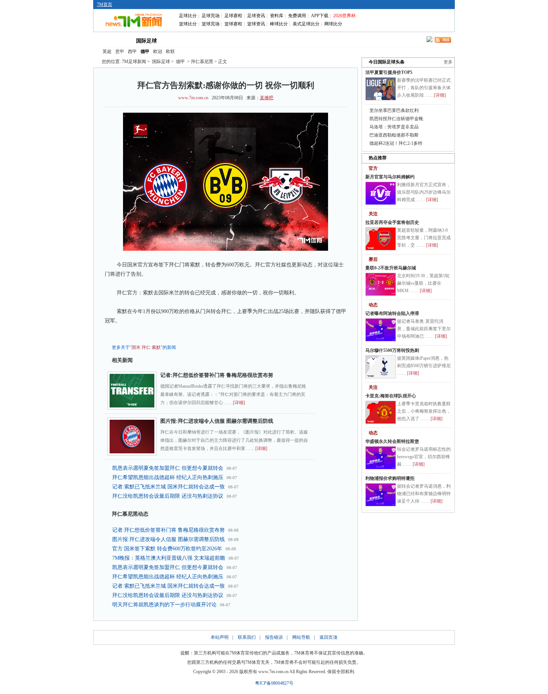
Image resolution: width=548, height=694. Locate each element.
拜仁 (146, 347)
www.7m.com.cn (193, 97)
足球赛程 (233, 15)
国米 (136, 347)
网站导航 (301, 637)
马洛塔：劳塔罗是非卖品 (394, 126)
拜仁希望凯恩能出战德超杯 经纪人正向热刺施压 (167, 477)
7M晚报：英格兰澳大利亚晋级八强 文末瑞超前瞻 (168, 558)
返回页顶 (328, 637)
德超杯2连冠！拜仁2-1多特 (395, 143)
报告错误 (274, 637)
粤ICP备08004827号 (274, 683)
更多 (448, 62)
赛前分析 (244, 40)
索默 (156, 347)
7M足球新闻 (134, 61)
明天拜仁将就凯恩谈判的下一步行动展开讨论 (164, 604)
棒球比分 (279, 23)
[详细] (239, 402)
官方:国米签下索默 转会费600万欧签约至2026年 (167, 548)
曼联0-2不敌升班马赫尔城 (390, 268)
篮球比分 (188, 23)
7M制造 (276, 40)
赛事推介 (308, 40)
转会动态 (212, 40)
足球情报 (340, 40)
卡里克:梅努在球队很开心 (390, 395)
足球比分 (188, 15)
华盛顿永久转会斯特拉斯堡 (392, 441)
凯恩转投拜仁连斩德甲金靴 (396, 118)
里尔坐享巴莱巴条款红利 (394, 110)
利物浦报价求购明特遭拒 (390, 478)
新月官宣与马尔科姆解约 (390, 176)
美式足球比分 (306, 23)
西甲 (132, 51)
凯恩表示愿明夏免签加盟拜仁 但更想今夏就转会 (167, 468)
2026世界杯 (344, 15)
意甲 (119, 51)
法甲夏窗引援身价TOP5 (388, 72)
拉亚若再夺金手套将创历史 (392, 222)
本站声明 (220, 637)
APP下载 (319, 15)
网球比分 (333, 23)
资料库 (276, 15)
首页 (112, 40)
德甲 (145, 51)
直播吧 (266, 97)
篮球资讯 (256, 23)
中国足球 (180, 40)
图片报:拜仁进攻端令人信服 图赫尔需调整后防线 (216, 421)
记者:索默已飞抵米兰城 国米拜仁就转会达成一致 (168, 487)
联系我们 (247, 637)
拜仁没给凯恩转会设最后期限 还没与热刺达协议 (167, 496)
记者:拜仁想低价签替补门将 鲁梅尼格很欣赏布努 (216, 375)
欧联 (170, 51)
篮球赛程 (233, 23)
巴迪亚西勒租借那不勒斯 (394, 135)
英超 (107, 51)
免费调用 (297, 15)
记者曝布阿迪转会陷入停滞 (392, 313)
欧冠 (157, 51)
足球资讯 (256, 15)
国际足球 (146, 41)
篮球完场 (211, 23)
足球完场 (211, 15)
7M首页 (104, 4)
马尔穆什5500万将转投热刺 (392, 350)
